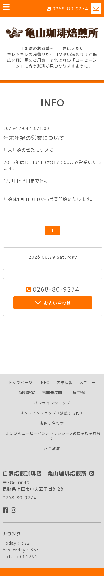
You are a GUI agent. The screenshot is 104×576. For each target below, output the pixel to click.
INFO (44, 382)
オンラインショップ (52, 402)
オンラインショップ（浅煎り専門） (52, 413)
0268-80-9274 (70, 9)
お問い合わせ (52, 423)
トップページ (21, 382)
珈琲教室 (27, 392)
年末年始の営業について (34, 138)
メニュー (87, 382)
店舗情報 (65, 382)
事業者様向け (54, 392)
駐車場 (79, 392)
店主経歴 (52, 448)
